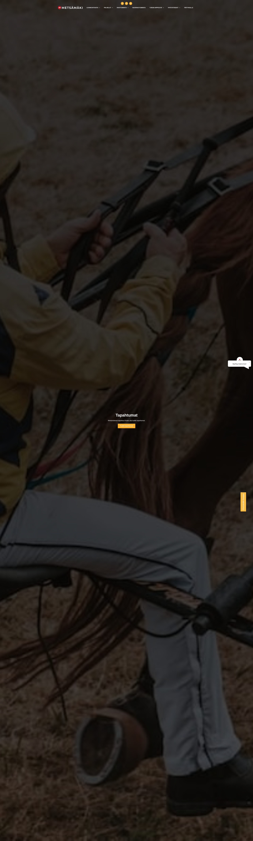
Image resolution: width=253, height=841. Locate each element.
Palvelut (107, 7)
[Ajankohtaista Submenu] (100, 7)
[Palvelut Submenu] (113, 7)
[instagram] (126, 3)
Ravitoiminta (122, 7)
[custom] (130, 3)
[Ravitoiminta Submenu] (128, 7)
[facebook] (122, 3)
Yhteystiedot (173, 7)
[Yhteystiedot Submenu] (180, 7)
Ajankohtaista (92, 7)
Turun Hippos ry (156, 7)
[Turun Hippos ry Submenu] (164, 7)
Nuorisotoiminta (139, 7)
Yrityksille (188, 7)
